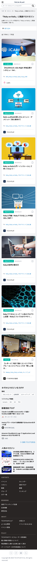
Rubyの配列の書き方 (11, 265)
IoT (29, 372)
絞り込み (7, 28)
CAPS (8, 83)
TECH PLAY (10, 132)
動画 (2, 488)
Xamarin (5, 402)
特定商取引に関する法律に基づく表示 (13, 544)
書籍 (20, 488)
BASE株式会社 (9, 428)
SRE (26, 76)
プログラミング (22, 126)
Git (15, 402)
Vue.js (22, 76)
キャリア (25, 372)
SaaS (19, 76)
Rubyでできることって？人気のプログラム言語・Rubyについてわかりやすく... (18, 315)
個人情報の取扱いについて (9, 540)
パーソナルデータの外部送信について (13, 547)
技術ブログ (22, 485)
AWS (7, 76)
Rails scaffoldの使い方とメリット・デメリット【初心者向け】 (17, 118)
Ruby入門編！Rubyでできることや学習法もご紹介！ (18, 216)
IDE (11, 402)
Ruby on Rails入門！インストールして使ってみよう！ (17, 167)
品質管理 (16, 394)
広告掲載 (4, 508)
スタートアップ (25, 394)
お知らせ (22, 521)
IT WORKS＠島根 (12, 378)
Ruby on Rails (13, 76)
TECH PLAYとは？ (7, 521)
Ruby (7, 126)
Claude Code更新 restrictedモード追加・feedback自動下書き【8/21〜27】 (16, 413)
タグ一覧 (4, 494)
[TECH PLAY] (19, 2)
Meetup (8, 372)
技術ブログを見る (28, 442)
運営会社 (4, 511)
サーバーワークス (10, 417)
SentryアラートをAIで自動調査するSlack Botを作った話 (18, 423)
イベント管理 (5, 527)
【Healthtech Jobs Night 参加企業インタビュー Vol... (17, 68)
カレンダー (22, 481)
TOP (3, 11)
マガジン (9, 11)
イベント (4, 481)
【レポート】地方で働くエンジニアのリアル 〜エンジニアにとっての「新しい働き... (18, 365)
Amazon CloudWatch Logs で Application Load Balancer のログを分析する (18, 434)
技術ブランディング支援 (9, 504)
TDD (19, 402)
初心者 (29, 126)
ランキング (22, 491)
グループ (4, 491)
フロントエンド (7, 394)
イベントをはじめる (25, 524)
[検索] (33, 5)
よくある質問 (5, 524)
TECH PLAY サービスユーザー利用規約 (13, 537)
